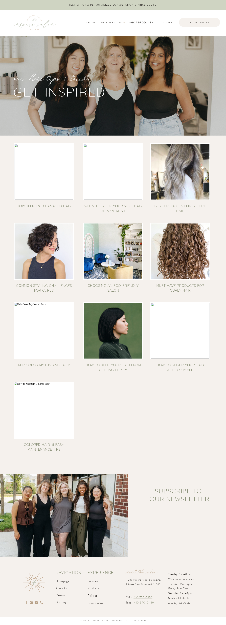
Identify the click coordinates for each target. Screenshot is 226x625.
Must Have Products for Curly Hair (180, 288)
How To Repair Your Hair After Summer (180, 367)
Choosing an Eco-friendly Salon (113, 288)
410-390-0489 (144, 603)
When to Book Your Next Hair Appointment (113, 208)
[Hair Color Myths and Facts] (44, 331)
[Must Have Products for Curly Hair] (180, 251)
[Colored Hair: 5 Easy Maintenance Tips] (44, 410)
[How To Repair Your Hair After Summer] (180, 331)
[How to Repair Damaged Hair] (44, 172)
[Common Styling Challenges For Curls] (44, 251)
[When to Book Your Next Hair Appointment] (113, 172)
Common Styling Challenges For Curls (44, 288)
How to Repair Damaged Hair (44, 205)
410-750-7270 (143, 597)
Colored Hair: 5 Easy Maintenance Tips (44, 447)
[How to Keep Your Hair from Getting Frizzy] (113, 331)
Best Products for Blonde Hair (180, 208)
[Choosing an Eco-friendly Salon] (113, 251)
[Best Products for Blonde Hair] (180, 172)
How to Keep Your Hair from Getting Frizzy (113, 367)
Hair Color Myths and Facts (44, 365)
